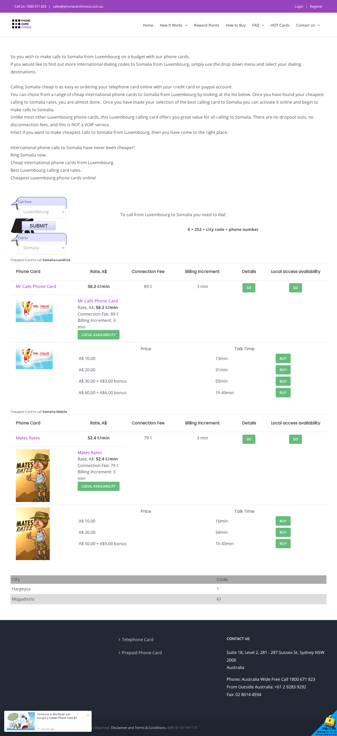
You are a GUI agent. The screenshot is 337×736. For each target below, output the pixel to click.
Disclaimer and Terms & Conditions (138, 727)
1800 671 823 (36, 6)
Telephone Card (137, 639)
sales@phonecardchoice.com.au (78, 6)
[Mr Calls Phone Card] (34, 301)
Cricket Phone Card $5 (63, 718)
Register (316, 6)
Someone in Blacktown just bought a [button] (57, 716)
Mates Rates (28, 438)
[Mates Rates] (33, 452)
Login (299, 6)
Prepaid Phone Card (142, 653)
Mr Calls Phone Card (36, 286)
